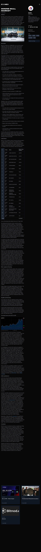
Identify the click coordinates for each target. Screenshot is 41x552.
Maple (21, 372)
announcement (12, 400)
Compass (3, 374)
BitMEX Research (31, 31)
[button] (39, 4)
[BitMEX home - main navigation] (5, 4)
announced (14, 416)
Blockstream (14, 372)
